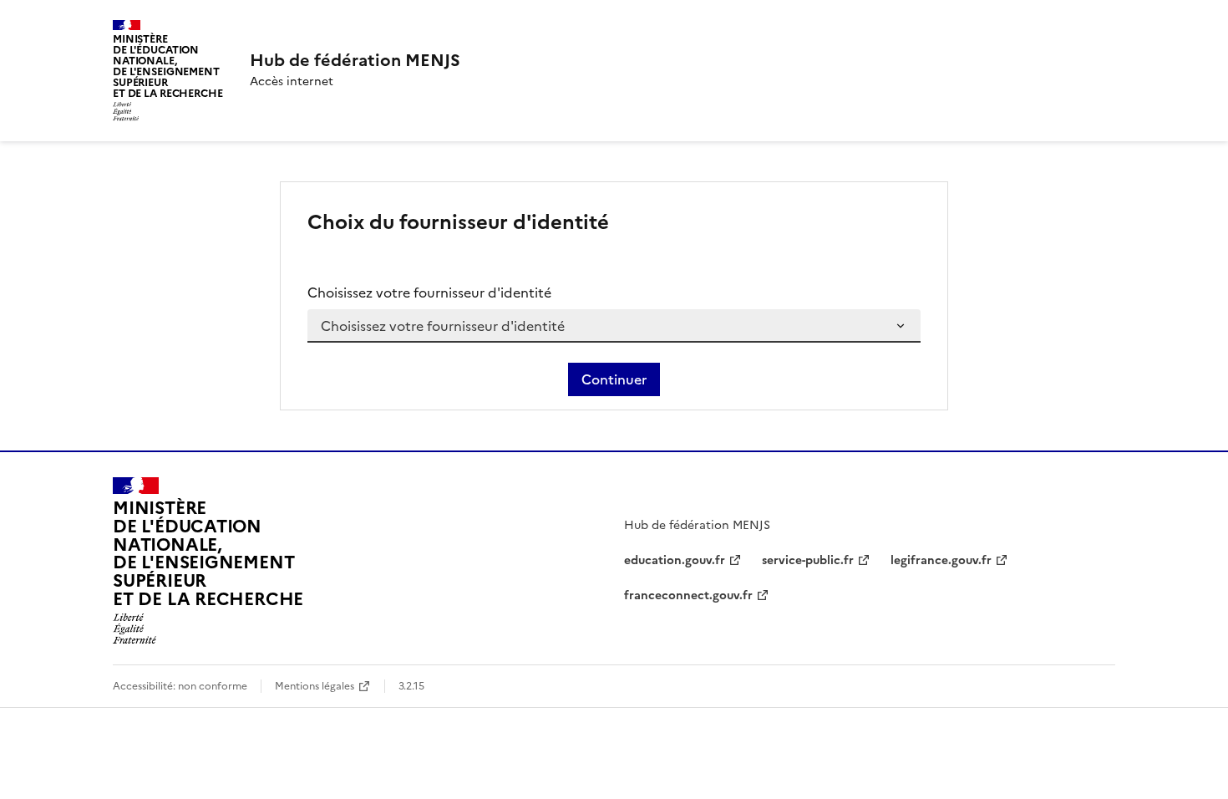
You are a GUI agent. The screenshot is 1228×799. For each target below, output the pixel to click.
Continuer (614, 379)
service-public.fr (808, 560)
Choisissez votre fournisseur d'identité (429, 292)
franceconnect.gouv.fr (688, 595)
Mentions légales (314, 686)
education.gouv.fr (674, 560)
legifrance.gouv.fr (941, 560)
